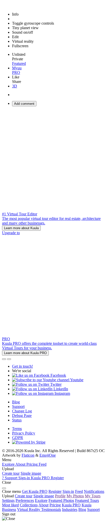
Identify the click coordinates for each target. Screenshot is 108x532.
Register (55, 491)
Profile (60, 496)
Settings (8, 500)
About (43, 505)
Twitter (55, 384)
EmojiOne (47, 455)
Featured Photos (61, 500)
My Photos (75, 496)
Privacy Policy (23, 433)
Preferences (25, 500)
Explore (41, 500)
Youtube (76, 380)
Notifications (94, 491)
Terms (17, 428)
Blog (16, 402)
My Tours (92, 496)
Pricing (55, 505)
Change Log (22, 411)
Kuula (71, 505)
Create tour (11, 473)
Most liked (10, 505)
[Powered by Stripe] (28, 442)
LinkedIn (60, 389)
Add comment (24, 104)
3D (14, 86)
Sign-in (68, 491)
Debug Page (22, 415)
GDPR (17, 438)
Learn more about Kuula (21, 228)
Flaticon (28, 455)
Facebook (57, 375)
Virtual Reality (29, 509)
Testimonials (51, 509)
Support (18, 406)
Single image (31, 473)
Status (17, 420)
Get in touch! (22, 366)
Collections (29, 505)
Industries (69, 509)
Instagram (61, 393)
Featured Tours (87, 500)
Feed (79, 491)
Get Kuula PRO (34, 491)
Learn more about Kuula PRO (25, 353)
